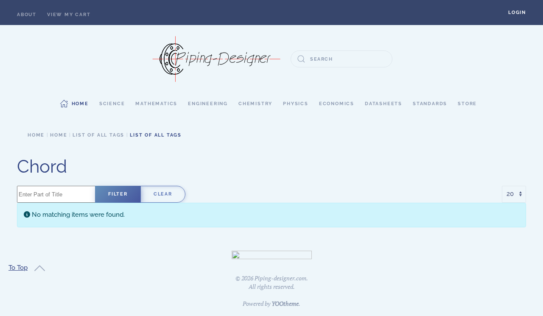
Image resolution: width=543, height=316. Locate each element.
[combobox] (341, 58)
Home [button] (80, 103)
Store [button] (467, 103)
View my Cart (69, 14)
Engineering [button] (208, 103)
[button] (517, 12)
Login (517, 12)
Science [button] (112, 103)
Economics (336, 103)
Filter (118, 194)
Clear (163, 194)
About (26, 14)
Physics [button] (295, 103)
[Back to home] (216, 59)
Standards (430, 103)
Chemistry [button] (255, 103)
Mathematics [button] (156, 103)
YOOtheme (285, 303)
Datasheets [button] (383, 103)
